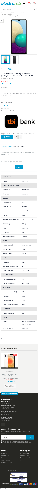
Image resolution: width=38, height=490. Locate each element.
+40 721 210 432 (5, 420)
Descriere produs (7, 146)
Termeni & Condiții (25, 458)
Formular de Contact (6, 462)
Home (3, 13)
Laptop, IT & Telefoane (13, 13)
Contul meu (4, 453)
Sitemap (3, 458)
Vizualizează (9, 368)
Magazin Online (5, 402)
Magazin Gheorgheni (7, 417)
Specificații (16, 146)
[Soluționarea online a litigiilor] (19, 479)
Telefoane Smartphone (9, 14)
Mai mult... (19, 167)
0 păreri (11, 78)
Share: (3, 69)
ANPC (21, 460)
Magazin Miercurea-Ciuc (8, 406)
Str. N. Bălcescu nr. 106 (7, 418)
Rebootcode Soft (26, 469)
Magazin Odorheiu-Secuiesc (9, 411)
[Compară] (20, 137)
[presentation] (3, 36)
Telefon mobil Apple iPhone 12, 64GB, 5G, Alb (10, 375)
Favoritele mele (5, 455)
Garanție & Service (25, 455)
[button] (28, 3)
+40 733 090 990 (5, 409)
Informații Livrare (24, 453)
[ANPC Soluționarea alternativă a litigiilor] (19, 474)
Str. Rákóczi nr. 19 (5, 413)
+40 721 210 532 (5, 403)
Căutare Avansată (5, 460)
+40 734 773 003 (5, 414)
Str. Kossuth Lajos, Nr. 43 (7, 407)
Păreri (22, 146)
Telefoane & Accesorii (26, 13)
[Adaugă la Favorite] (16, 137)
